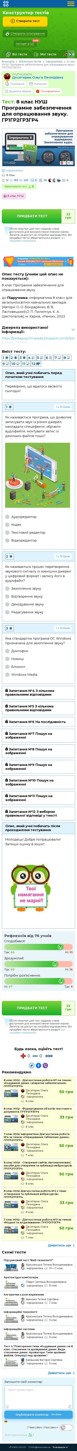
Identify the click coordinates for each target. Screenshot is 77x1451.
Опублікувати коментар (38, 1414)
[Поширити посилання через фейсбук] (38, 1065)
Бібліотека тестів (30, 61)
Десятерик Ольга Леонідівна (37, 77)
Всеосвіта (8, 61)
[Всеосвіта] (6, 4)
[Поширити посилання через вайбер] (45, 1065)
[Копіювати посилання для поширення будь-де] (31, 1065)
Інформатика (54, 61)
